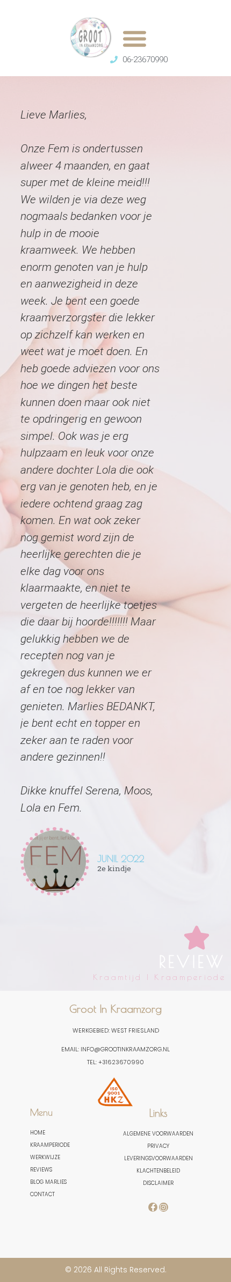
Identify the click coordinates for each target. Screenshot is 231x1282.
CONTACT (42, 1194)
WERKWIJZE (45, 1157)
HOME (37, 1133)
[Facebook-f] (152, 1207)
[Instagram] (163, 1207)
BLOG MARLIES (48, 1182)
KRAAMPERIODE (50, 1145)
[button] (135, 38)
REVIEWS (41, 1170)
